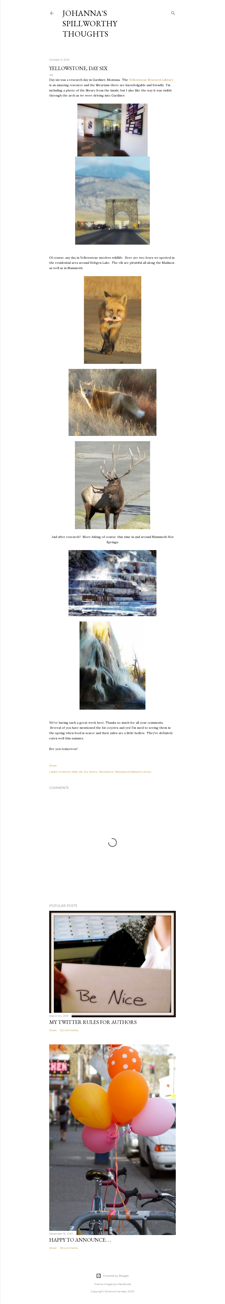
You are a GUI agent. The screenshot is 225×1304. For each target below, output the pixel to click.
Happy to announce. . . (80, 1239)
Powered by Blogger (116, 1275)
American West (68, 771)
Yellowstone (106, 771)
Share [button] (52, 765)
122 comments (69, 1030)
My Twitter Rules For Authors (93, 1022)
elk (81, 771)
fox (86, 771)
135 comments (69, 1248)
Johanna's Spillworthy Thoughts (89, 23)
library (93, 771)
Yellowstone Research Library (151, 80)
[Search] (173, 12)
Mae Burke (124, 1284)
